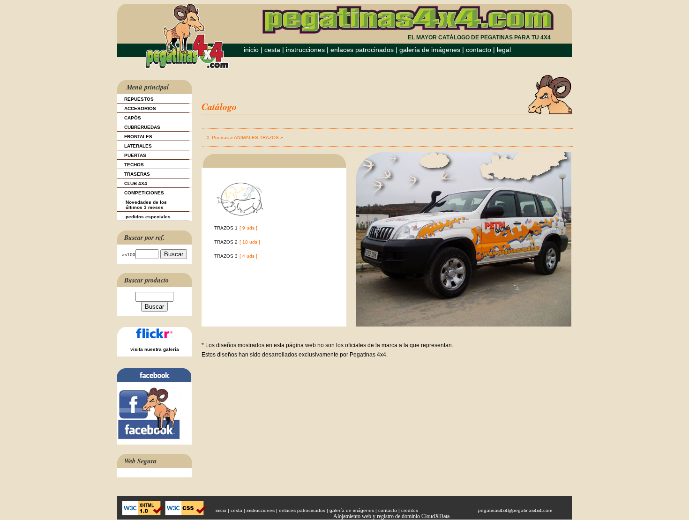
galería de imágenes (429, 49)
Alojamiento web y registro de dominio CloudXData (391, 516)
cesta (273, 49)
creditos (409, 510)
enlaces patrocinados (362, 49)
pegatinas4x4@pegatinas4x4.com (515, 510)
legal (504, 49)
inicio (251, 49)
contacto (478, 49)
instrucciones (305, 49)
